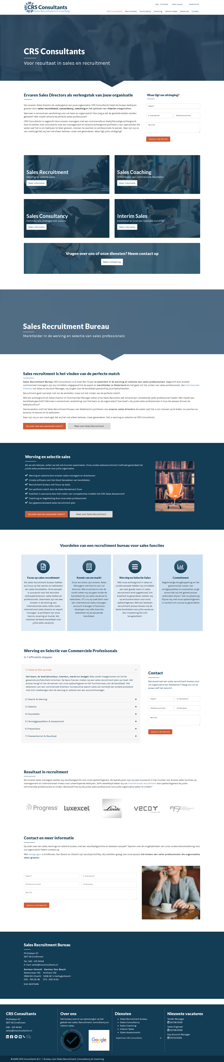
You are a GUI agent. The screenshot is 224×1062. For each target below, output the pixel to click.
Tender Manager (175, 1019)
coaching (79, 108)
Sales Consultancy (129, 1022)
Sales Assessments (130, 1032)
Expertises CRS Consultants (129, 1038)
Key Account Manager (178, 1034)
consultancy (66, 108)
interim (111, 108)
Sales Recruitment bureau (133, 1019)
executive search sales (85, 686)
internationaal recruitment (141, 783)
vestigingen (34, 854)
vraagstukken (123, 108)
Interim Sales (127, 1029)
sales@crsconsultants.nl (45, 964)
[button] (112, 262)
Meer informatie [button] (36, 183)
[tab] (81, 670)
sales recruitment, (48, 108)
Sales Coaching (128, 1025)
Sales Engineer (175, 1026)
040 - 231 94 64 (36, 961)
